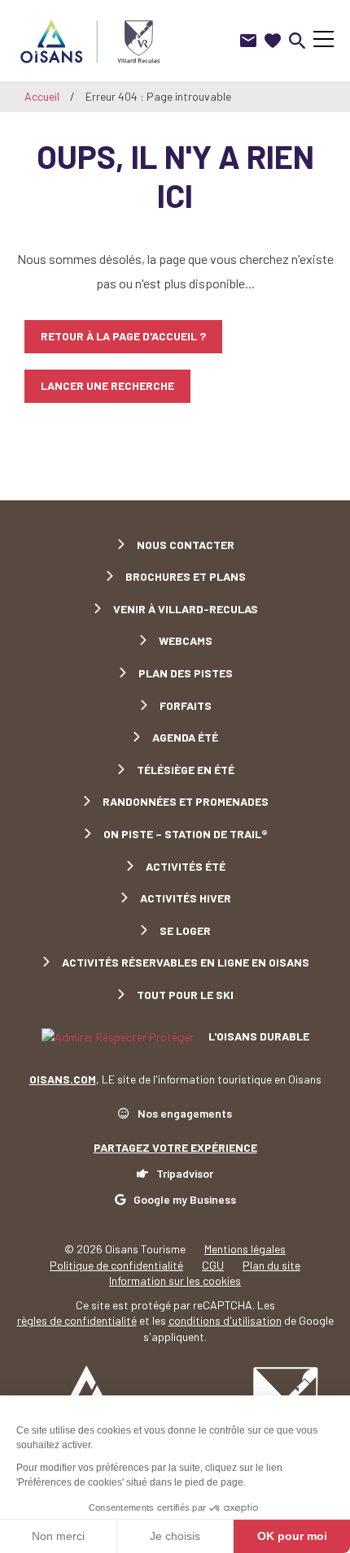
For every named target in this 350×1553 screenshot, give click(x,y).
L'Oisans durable (257, 1036)
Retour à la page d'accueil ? (123, 336)
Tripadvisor (184, 1173)
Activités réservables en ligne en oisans (185, 962)
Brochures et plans (185, 576)
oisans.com (62, 1079)
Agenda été (185, 737)
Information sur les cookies (175, 1280)
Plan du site (271, 1265)
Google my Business (184, 1199)
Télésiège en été (185, 769)
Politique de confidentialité (116, 1265)
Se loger (185, 930)
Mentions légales (245, 1249)
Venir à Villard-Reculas (185, 609)
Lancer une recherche (107, 385)
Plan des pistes (185, 673)
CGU (213, 1265)
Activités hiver (185, 898)
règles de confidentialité (77, 1320)
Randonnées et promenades (186, 801)
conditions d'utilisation (225, 1320)
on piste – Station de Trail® (185, 834)
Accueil (41, 96)
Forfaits (186, 705)
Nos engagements (185, 1113)
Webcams (185, 640)
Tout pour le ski (185, 994)
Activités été (185, 866)
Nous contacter (185, 545)
